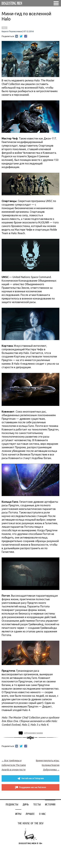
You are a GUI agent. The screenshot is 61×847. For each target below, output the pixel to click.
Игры (18, 814)
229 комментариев (33, 733)
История (50, 804)
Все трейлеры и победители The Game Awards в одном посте (14, 765)
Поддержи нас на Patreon (32, 787)
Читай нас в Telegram (32, 778)
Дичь (26, 804)
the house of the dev (30, 823)
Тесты (37, 804)
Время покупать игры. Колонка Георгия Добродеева (47, 765)
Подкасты (12, 804)
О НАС (42, 814)
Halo (4, 28)
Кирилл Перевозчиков (12, 31)
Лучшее (30, 814)
